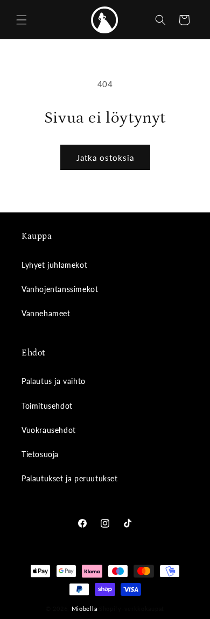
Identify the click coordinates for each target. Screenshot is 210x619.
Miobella (84, 608)
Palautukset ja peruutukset (70, 478)
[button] (21, 20)
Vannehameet (46, 313)
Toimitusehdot (47, 405)
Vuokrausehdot (49, 430)
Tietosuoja (40, 454)
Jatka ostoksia (105, 157)
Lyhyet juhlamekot (54, 264)
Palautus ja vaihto (54, 381)
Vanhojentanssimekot (60, 289)
